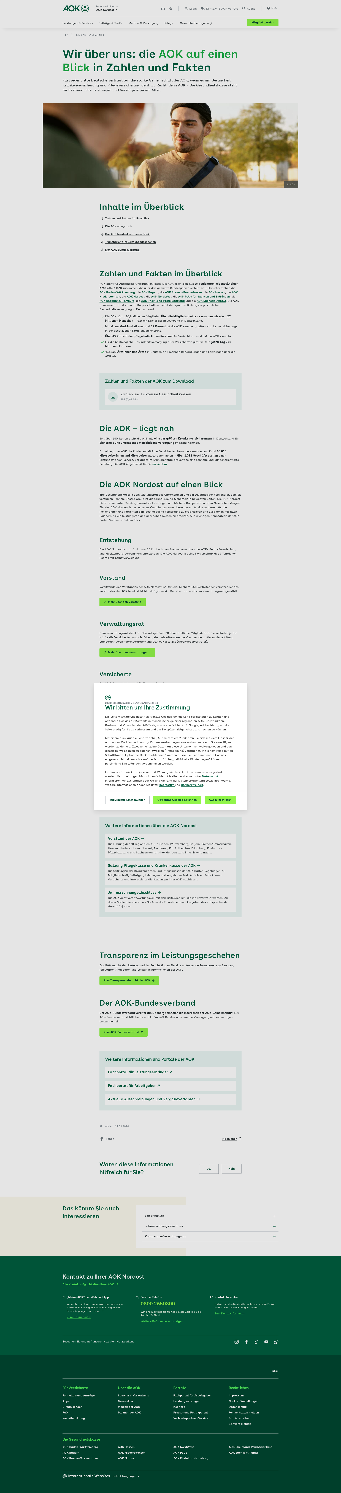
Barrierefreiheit (192, 785)
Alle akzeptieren (220, 800)
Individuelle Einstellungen (127, 800)
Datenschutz (211, 776)
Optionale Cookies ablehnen (177, 800)
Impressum (167, 785)
